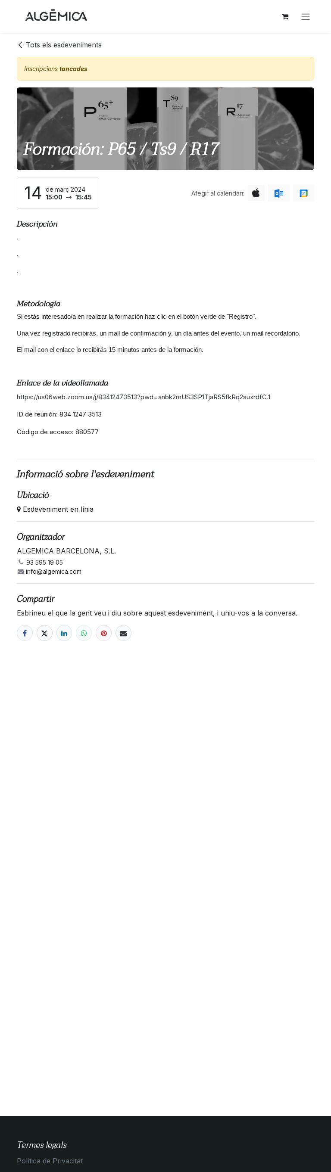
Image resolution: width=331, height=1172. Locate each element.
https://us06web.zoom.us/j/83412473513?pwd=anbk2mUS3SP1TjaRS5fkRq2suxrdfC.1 (144, 397)
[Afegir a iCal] (256, 193)
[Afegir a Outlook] (278, 193)
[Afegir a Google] (303, 193)
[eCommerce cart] (285, 16)
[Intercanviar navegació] (305, 16)
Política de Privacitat (50, 1160)
